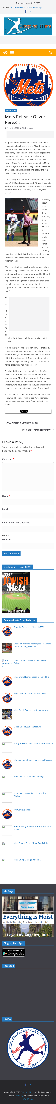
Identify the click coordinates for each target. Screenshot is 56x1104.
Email (6, 509)
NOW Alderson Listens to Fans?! (21, 422)
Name (6, 496)
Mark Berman (27, 128)
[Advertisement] (31, 134)
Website (6, 539)
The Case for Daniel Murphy (36, 429)
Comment (8, 459)
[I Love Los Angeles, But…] (28, 926)
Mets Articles (11, 110)
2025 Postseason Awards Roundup (26, 7)
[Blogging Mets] (5, 52)
